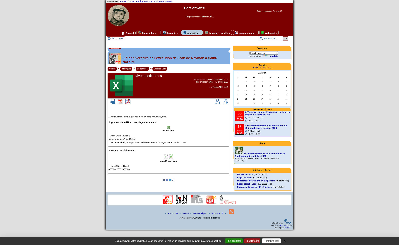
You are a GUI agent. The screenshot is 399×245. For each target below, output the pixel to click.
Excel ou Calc (160, 69)
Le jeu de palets (244, 177)
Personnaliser (271, 241)
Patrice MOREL (219, 87)
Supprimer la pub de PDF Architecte (254, 187)
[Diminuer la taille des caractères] (225, 103)
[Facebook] (167, 181)
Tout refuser (252, 241)
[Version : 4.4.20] (287, 223)
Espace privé (218, 213)
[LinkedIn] (170, 181)
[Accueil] (118, 27)
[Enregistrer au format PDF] (120, 103)
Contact (185, 213)
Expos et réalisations (247, 184)
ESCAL (283, 225)
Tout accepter (233, 241)
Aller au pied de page (163, 1)
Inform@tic (193, 33)
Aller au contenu (127, 1)
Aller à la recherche (144, 1)
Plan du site (173, 213)
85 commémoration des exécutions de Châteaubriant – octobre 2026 (266, 126)
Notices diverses (245, 174)
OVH (287, 228)
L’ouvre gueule (247, 33)
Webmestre (270, 33)
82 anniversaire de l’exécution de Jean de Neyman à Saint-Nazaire (268, 113)
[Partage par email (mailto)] (164, 181)
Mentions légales (200, 213)
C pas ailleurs (150, 33)
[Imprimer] (113, 103)
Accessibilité (112, 1)
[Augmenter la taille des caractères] (218, 103)
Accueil (129, 33)
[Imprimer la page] (173, 181)
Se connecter (118, 38)
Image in (172, 33)
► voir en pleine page (262, 67)
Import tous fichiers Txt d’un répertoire (256, 181)
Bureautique (142, 69)
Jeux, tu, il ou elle (219, 33)
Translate (273, 56)
